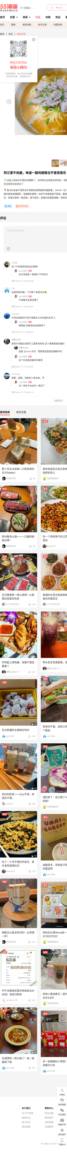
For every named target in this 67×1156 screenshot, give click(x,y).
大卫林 (14, 263)
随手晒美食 (23, 206)
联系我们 (49, 1117)
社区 (2, 24)
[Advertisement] (33, 506)
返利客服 (49, 1122)
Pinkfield (15, 314)
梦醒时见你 (16, 340)
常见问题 (49, 1113)
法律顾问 (49, 1126)
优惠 (12, 17)
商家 (25, 17)
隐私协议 (26, 1117)
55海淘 (9, 8)
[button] (26, 7)
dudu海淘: (23, 271)
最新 (13, 24)
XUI (13, 288)
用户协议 (26, 1122)
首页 (2, 34)
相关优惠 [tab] (21, 412)
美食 (9, 206)
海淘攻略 (26, 24)
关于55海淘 (27, 1113)
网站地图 (26, 1126)
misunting (16, 374)
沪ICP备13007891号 (50, 1144)
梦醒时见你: (24, 348)
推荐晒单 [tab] (5, 412)
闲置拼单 (58, 24)
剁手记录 (42, 24)
